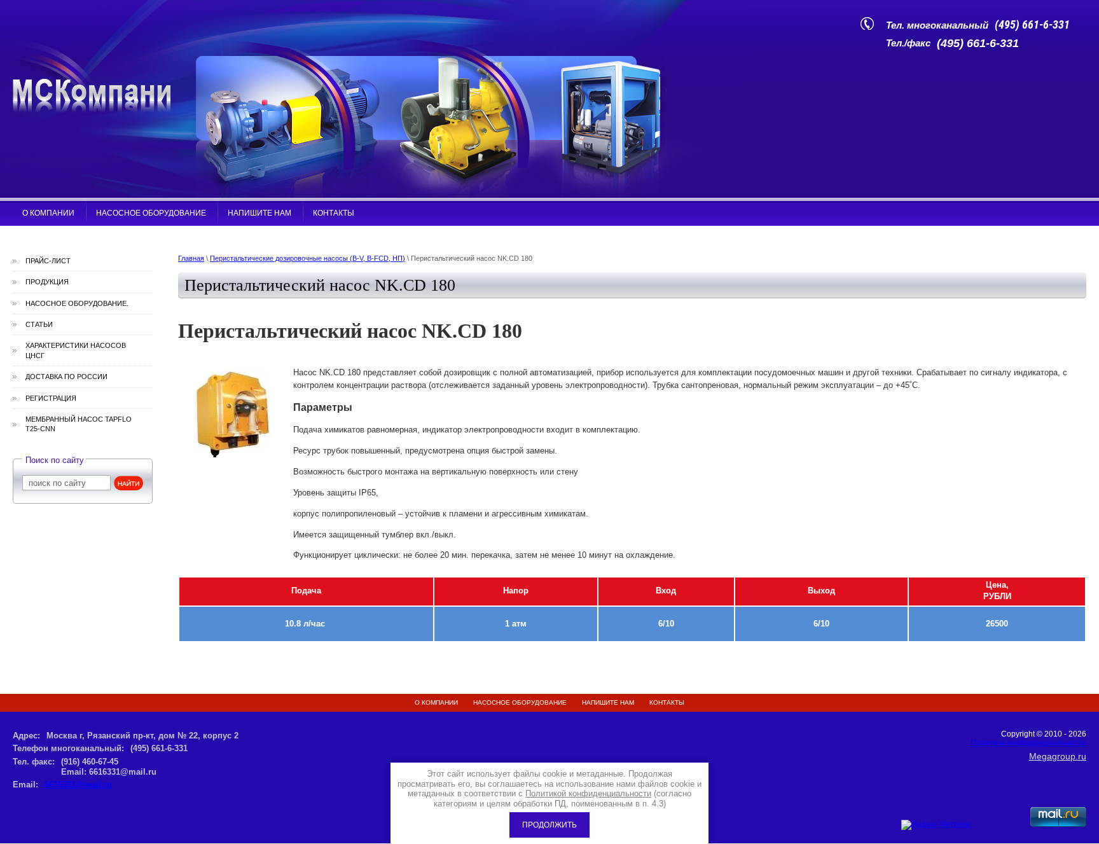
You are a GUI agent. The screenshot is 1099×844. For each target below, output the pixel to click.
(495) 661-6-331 (1032, 24)
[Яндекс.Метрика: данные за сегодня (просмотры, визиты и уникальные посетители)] (936, 825)
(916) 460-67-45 (89, 761)
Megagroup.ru (1057, 756)
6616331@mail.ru (78, 784)
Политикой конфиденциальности (588, 793)
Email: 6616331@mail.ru (108, 772)
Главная (191, 258)
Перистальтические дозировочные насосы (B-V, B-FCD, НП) (307, 258)
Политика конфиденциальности (1028, 742)
